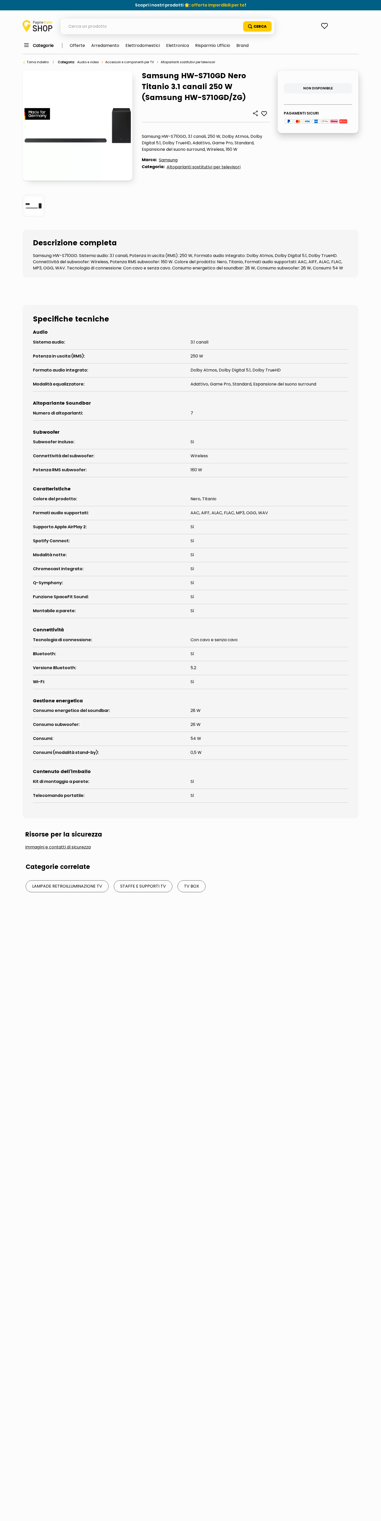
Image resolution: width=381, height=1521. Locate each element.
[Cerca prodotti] (257, 26)
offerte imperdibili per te (218, 5)
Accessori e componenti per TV (129, 62)
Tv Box (191, 886)
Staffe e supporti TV (143, 886)
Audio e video (88, 62)
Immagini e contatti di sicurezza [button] (58, 847)
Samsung (168, 160)
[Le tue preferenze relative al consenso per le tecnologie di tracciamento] (372, 1512)
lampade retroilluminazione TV (67, 886)
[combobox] (167, 26)
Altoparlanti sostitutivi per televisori (188, 62)
